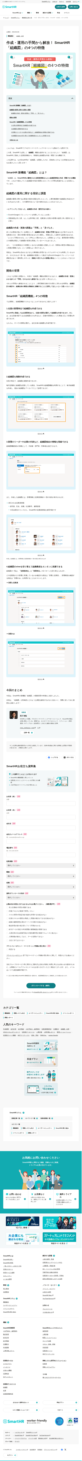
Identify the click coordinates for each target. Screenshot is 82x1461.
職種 (8, 872)
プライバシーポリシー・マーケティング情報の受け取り (26, 946)
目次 (10, 98)
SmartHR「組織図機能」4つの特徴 (21, 122)
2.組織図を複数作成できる (19, 129)
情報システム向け (19, 1013)
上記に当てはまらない (17, 940)
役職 (8, 883)
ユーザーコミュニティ (36, 1013)
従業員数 (9, 861)
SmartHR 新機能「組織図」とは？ (20, 105)
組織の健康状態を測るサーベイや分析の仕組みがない (28, 922)
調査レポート (9, 1017)
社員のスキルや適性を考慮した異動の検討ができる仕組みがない (32, 918)
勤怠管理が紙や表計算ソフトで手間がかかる (24, 926)
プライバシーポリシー (14, 955)
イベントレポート (68, 1013)
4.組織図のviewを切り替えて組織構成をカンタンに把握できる (30, 135)
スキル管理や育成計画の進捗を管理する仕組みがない (28, 915)
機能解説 (10, 36)
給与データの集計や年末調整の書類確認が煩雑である (28, 929)
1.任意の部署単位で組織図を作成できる (23, 125)
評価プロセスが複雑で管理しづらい (21, 911)
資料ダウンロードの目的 (15, 893)
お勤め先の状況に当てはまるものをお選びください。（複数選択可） (31, 904)
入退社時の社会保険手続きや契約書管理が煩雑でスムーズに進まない (33, 933)
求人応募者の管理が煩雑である (20, 907)
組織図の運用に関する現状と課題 (20, 110)
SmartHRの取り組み (52, 1013)
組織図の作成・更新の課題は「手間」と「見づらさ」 (28, 113)
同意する (12, 949)
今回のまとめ (14, 140)
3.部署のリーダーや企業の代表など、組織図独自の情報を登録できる (32, 132)
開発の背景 (13, 117)
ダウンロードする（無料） (41, 985)
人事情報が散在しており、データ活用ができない (26, 936)
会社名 (8, 823)
